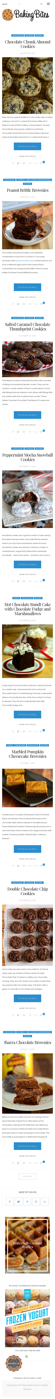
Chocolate (17, 35)
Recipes (39, 35)
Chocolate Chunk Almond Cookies (27, 44)
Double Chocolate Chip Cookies (27, 891)
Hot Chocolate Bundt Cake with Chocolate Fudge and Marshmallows (28, 608)
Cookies (29, 35)
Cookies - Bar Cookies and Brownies (34, 180)
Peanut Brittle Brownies (27, 190)
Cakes (16, 598)
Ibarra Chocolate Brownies (27, 1042)
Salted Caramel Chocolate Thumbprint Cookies (27, 326)
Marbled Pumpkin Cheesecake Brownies (27, 754)
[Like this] (41, 163)
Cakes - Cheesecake (16, 745)
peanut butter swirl (25, 260)
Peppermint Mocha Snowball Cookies (27, 457)
